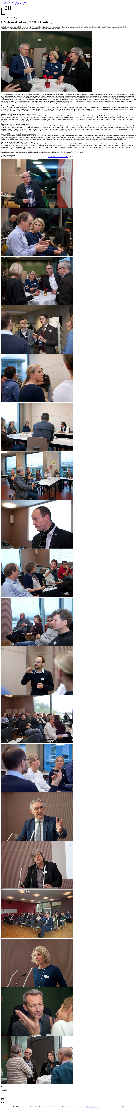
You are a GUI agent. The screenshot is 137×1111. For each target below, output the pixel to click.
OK (123, 1107)
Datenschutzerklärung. (92, 1107)
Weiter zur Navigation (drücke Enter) (15, 2)
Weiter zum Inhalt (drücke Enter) (14, 4)
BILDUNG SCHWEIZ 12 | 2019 (58, 157)
